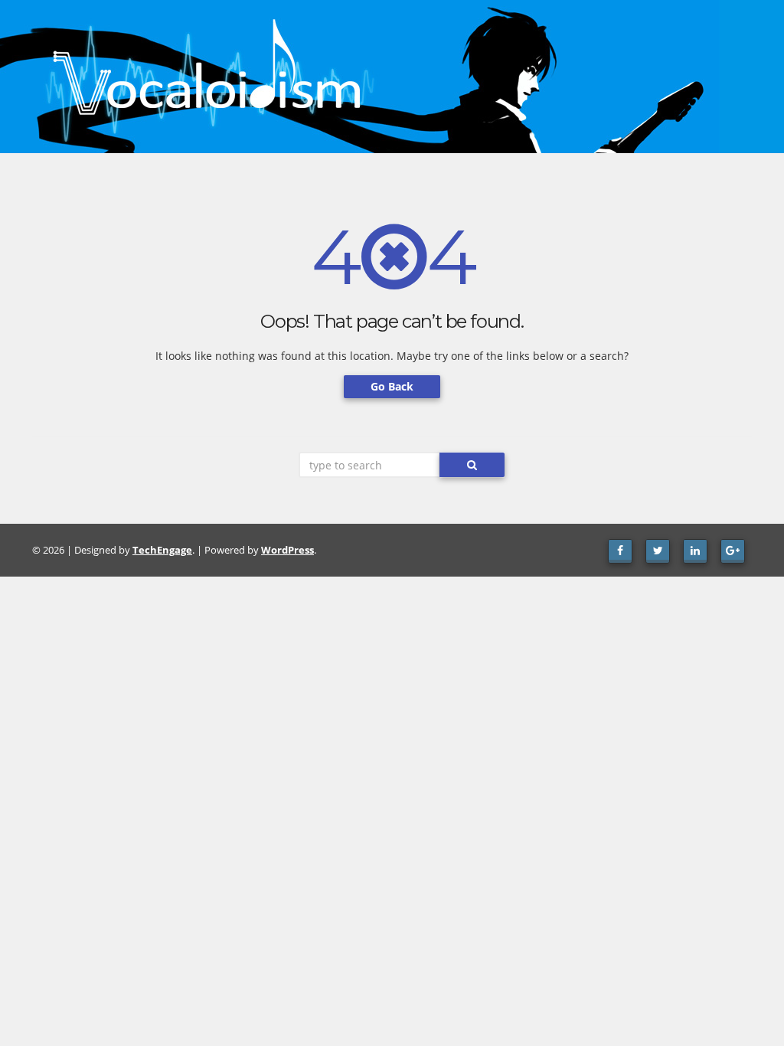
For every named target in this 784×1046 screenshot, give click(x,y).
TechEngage (162, 550)
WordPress (287, 550)
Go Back (392, 386)
